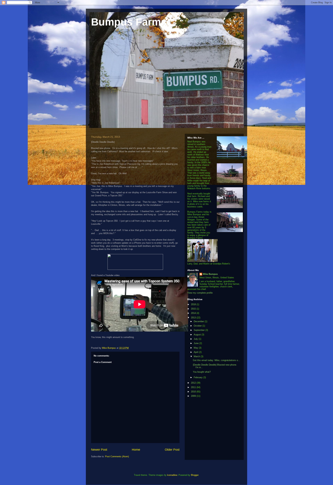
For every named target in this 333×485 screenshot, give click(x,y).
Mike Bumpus (210, 274)
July (196, 339)
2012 (194, 382)
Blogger (194, 475)
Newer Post (99, 449)
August (198, 334)
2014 (194, 313)
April (196, 352)
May (196, 347)
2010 (194, 391)
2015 (194, 308)
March (197, 356)
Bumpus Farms (129, 22)
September (199, 330)
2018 (194, 304)
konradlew (172, 475)
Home (136, 449)
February (198, 377)
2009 (194, 396)
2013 (194, 317)
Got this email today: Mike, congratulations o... (216, 360)
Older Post (172, 449)
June (196, 343)
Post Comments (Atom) (117, 456)
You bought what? (202, 372)
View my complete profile (200, 292)
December (199, 321)
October (198, 325)
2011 (194, 387)
